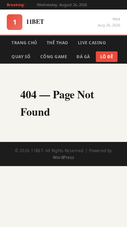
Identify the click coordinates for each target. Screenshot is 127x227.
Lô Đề (106, 57)
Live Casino (92, 43)
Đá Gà (83, 57)
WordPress (64, 157)
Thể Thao (57, 43)
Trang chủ (24, 43)
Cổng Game (53, 57)
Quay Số (21, 57)
